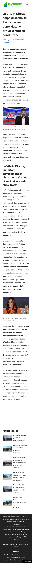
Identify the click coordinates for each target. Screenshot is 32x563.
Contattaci (16, 546)
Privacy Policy (8, 560)
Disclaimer (17, 560)
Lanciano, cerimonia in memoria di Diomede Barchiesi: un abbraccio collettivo (19, 463)
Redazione (25, 560)
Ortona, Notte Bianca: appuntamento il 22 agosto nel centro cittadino (19, 502)
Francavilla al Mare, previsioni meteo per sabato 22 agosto (20, 438)
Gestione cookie (27, 561)
